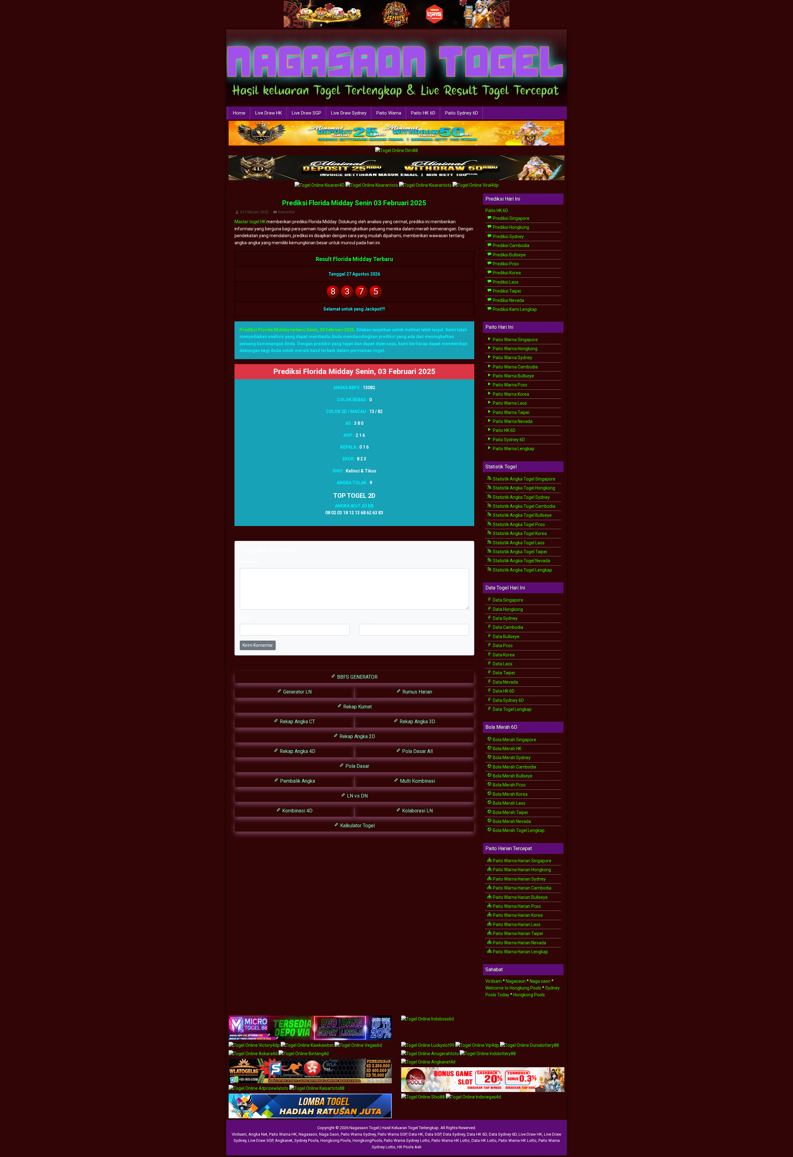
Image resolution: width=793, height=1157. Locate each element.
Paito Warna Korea (510, 394)
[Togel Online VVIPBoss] (396, 133)
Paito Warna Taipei (510, 412)
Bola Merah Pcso (509, 784)
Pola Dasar (356, 766)
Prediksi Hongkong (510, 227)
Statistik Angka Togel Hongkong (523, 487)
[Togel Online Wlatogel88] (310, 1071)
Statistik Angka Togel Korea (519, 533)
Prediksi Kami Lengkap (514, 309)
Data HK (416, 1134)
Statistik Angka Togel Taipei (519, 551)
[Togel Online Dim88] (396, 150)
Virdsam (493, 981)
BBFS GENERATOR (357, 677)
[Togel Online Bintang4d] (303, 1053)
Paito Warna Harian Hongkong (521, 869)
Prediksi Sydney (508, 236)
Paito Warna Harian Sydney (519, 878)
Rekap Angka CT (296, 721)
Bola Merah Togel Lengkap (518, 830)
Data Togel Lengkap (512, 709)
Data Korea (503, 654)
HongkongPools (367, 1140)
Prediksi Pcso (505, 263)
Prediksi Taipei (506, 291)
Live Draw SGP (306, 113)
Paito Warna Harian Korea (517, 915)
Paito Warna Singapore (515, 339)
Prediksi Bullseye (509, 254)
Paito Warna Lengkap (513, 448)
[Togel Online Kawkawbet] (308, 1045)
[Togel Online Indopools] (482, 1079)
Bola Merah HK (506, 748)
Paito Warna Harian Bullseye (520, 897)
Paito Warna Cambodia (515, 366)
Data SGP (433, 1134)
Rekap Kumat (357, 707)
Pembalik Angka (297, 781)
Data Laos (502, 663)
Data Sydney (505, 618)
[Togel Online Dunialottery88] (529, 1045)
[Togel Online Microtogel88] (310, 1028)
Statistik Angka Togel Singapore (523, 478)
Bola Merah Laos (508, 803)
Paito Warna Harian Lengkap (520, 951)
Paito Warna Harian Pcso (516, 906)
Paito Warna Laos (509, 403)
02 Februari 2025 (254, 212)
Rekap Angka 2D (356, 736)
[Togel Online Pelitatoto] (426, 185)
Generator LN (297, 692)
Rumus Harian (416, 692)
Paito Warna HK (283, 1134)
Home (239, 113)
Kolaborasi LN (417, 811)
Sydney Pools (306, 1140)
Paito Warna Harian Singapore (521, 860)
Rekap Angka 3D (416, 721)
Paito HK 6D (423, 113)
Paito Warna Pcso (509, 384)
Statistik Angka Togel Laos (518, 542)
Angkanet (283, 1140)
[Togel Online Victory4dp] (255, 1045)
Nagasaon (516, 981)
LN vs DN (357, 796)
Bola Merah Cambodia (514, 766)
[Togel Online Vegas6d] (358, 1045)
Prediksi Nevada (508, 300)
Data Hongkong (507, 609)
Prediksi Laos (505, 282)
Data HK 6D (503, 691)
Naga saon (540, 981)
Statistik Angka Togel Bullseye (522, 515)
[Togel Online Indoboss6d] (427, 1019)
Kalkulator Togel (357, 826)
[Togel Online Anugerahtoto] (430, 1053)
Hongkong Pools (529, 994)
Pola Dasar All (417, 751)
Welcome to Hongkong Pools (513, 987)
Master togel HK (249, 221)
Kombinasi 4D (297, 811)
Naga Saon (329, 1134)
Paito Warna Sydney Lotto (407, 1140)
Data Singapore (507, 600)
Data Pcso (502, 645)
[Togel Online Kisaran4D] (320, 185)
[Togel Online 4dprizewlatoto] (259, 1088)
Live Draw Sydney (348, 113)
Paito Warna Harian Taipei (517, 933)
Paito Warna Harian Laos (516, 924)
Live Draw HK (268, 113)
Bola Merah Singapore (514, 739)
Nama (246, 617)
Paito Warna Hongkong (514, 348)
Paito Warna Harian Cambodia (521, 887)
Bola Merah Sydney (511, 757)
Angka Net (257, 1134)
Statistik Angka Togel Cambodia (523, 506)
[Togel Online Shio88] (423, 1097)
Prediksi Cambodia (510, 245)
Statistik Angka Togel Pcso (518, 524)
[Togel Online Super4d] (396, 168)
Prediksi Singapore (510, 218)
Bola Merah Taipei (510, 812)
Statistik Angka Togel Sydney (521, 497)
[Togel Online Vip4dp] (477, 1045)
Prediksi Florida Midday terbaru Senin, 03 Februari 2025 (296, 329)
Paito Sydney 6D (461, 113)
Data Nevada (505, 682)
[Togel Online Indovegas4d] (473, 1097)
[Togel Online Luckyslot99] (428, 1045)
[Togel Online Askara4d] (253, 1053)
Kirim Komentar (258, 645)
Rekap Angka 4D (296, 751)
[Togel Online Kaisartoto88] (316, 1088)
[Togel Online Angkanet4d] (428, 1062)
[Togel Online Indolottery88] (488, 1053)
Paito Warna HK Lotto (451, 1140)
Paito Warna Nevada (512, 421)
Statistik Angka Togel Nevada (521, 560)
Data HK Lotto (484, 1140)
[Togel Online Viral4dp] (476, 185)
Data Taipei (503, 672)
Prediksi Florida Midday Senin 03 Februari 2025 (354, 203)
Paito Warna (388, 113)
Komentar (286, 212)
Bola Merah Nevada (511, 821)
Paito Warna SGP (392, 1134)
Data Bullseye (505, 636)
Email (364, 617)
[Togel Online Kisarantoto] (372, 185)
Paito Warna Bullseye (513, 375)
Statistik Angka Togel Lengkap (522, 570)
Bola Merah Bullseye (512, 775)
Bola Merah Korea (510, 794)
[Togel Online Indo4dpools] (310, 1106)
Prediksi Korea (506, 272)
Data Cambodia (507, 627)
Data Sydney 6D (508, 700)
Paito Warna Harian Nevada (519, 942)
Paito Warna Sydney (512, 357)
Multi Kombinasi (417, 781)
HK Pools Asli (409, 1147)
